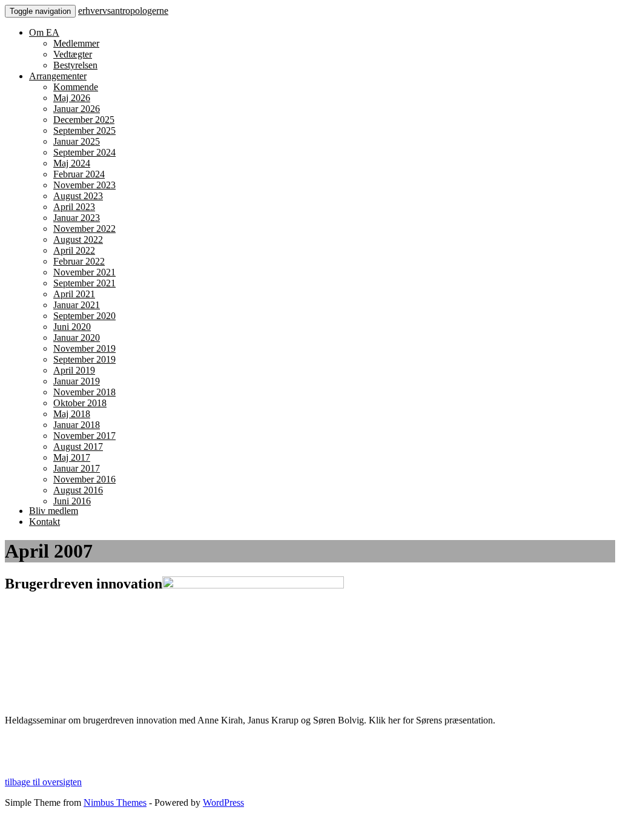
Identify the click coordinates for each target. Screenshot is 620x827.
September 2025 (84, 130)
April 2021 (74, 294)
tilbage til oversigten (43, 782)
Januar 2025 (76, 141)
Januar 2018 (76, 425)
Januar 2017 (76, 468)
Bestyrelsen (75, 65)
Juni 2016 (72, 501)
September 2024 (84, 152)
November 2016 (84, 479)
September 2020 (84, 316)
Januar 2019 (76, 381)
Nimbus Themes (115, 802)
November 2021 (84, 272)
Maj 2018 (71, 414)
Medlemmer (76, 43)
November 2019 (84, 348)
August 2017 (78, 446)
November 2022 (84, 228)
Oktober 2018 (80, 403)
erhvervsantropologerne (123, 10)
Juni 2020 (72, 326)
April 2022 (74, 250)
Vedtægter (72, 54)
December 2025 (83, 119)
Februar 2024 (79, 174)
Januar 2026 (76, 109)
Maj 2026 (71, 98)
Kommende (75, 87)
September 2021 (84, 283)
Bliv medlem (53, 511)
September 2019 (84, 359)
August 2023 (78, 196)
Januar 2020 (76, 337)
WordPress (223, 802)
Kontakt (44, 521)
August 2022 (78, 239)
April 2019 (74, 370)
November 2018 (84, 392)
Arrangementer (58, 76)
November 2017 (84, 435)
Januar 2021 (76, 305)
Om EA (44, 32)
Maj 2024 (71, 163)
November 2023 (84, 185)
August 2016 (78, 490)
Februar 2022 (79, 261)
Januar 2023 (76, 218)
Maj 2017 (71, 457)
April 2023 (74, 207)
